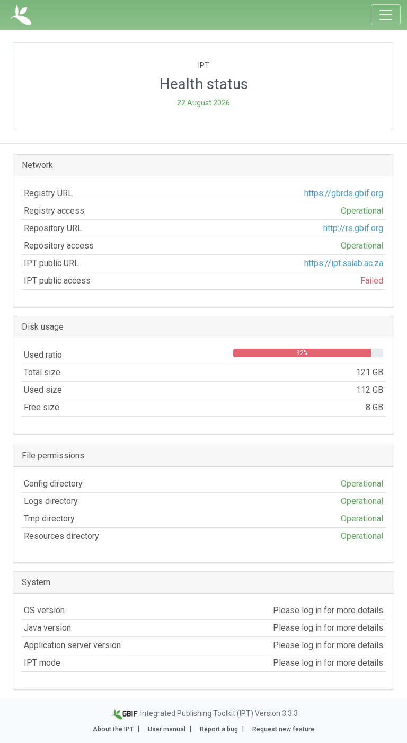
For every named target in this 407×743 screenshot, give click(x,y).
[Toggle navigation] (386, 14)
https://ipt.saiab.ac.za (343, 263)
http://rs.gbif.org (353, 228)
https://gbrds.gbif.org (343, 193)
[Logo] (21, 15)
